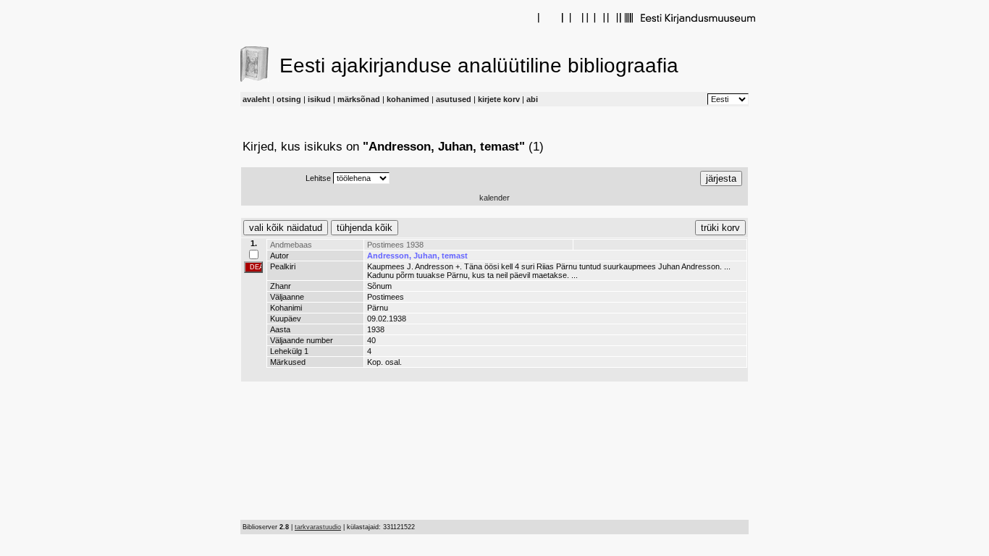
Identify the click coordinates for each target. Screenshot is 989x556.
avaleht (256, 99)
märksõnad (358, 99)
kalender (494, 197)
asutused (453, 99)
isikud (319, 99)
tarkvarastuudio (318, 527)
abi (532, 99)
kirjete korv (499, 99)
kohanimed (408, 99)
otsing (289, 99)
